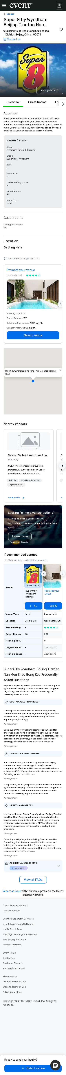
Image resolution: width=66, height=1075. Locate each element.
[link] (28, 441)
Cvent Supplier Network (15, 905)
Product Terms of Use (14, 981)
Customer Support (12, 963)
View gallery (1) (49, 90)
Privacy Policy (10, 976)
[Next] (62, 103)
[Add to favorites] (61, 29)
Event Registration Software (18, 924)
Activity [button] (12, 480)
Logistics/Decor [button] (16, 485)
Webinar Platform (12, 944)
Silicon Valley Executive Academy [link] (28, 455)
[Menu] (4, 5)
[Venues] (59, 5)
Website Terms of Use (14, 987)
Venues (10, 14)
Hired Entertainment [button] (30, 480)
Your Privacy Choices (14, 968)
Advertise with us (12, 992)
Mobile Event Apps (12, 929)
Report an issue (12, 891)
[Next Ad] (61, 304)
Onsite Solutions (11, 910)
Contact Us (9, 958)
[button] (33, 381)
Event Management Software (18, 918)
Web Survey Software (14, 939)
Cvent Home (9, 953)
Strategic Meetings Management (20, 934)
